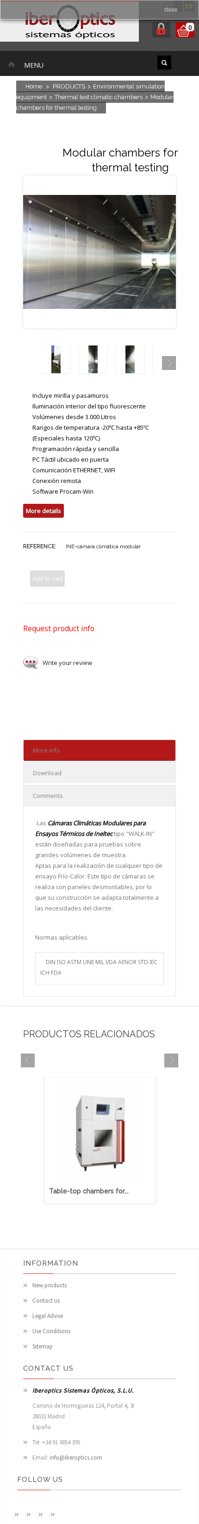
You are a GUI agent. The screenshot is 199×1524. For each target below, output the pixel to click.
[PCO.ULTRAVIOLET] (56, 371)
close (171, 9)
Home (33, 86)
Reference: (39, 546)
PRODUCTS (69, 86)
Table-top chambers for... (89, 1191)
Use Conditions (51, 1331)
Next (169, 363)
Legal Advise (47, 1316)
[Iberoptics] (69, 22)
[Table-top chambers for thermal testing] (100, 1181)
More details (43, 511)
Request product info (58, 628)
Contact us (46, 1300)
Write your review (67, 663)
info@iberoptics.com (76, 1457)
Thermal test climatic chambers (99, 97)
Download (47, 773)
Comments (48, 795)
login (161, 30)
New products (49, 1285)
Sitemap (42, 1346)
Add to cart (47, 578)
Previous (30, 363)
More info (46, 750)
